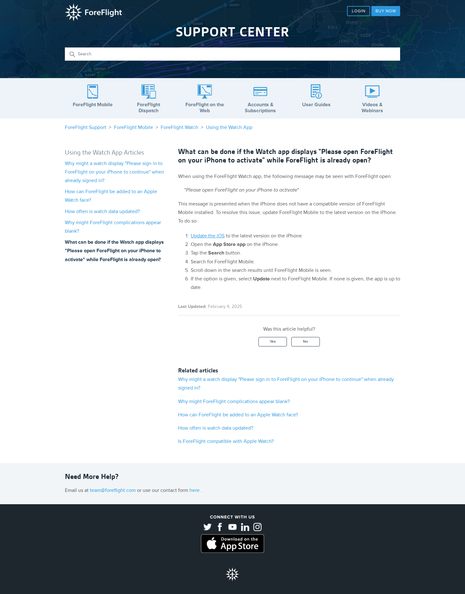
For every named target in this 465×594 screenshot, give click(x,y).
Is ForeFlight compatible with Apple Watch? (226, 441)
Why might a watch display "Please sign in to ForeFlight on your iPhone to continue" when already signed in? (114, 172)
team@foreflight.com (113, 490)
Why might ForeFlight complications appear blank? (234, 401)
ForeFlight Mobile (133, 127)
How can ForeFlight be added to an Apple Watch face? (238, 415)
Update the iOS (208, 236)
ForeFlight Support (85, 127)
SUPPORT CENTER (232, 32)
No (305, 341)
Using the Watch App (229, 127)
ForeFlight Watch (179, 127)
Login (358, 11)
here (195, 490)
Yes (273, 341)
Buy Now (385, 11)
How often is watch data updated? (102, 211)
